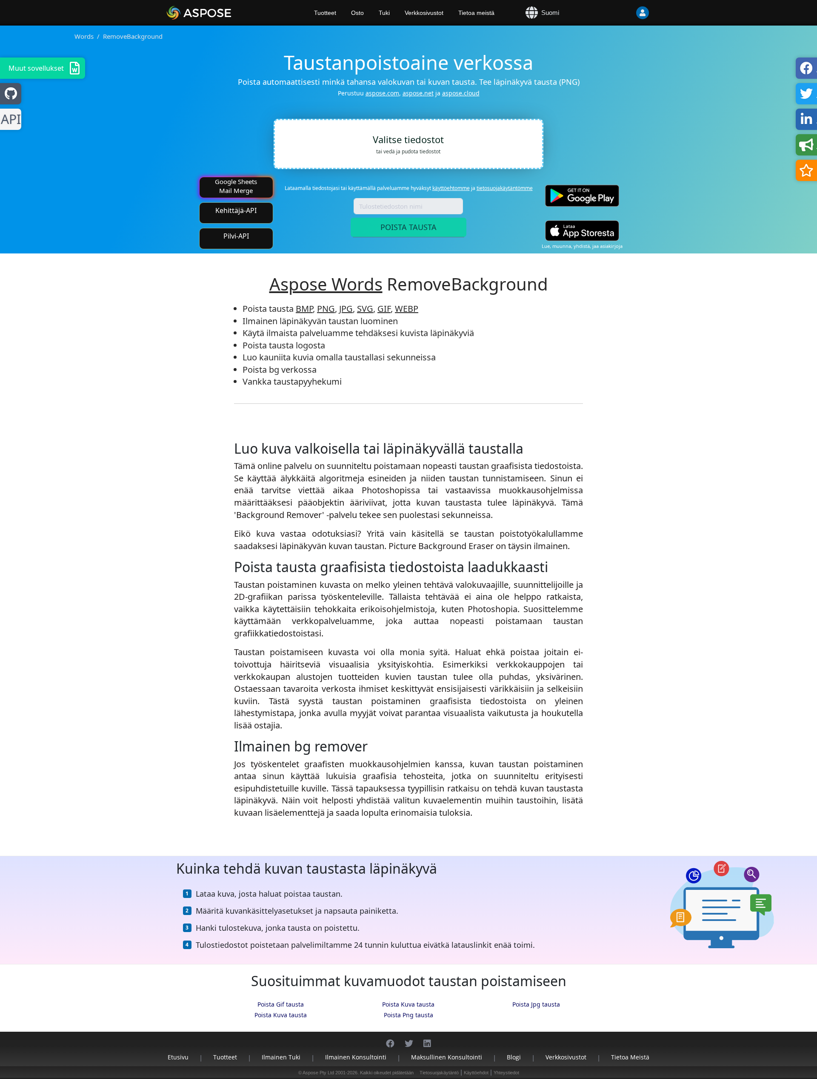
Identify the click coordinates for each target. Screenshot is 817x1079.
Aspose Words (326, 284)
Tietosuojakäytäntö (439, 1072)
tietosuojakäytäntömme (505, 188)
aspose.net (418, 93)
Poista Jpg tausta (536, 1004)
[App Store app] (582, 230)
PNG (326, 308)
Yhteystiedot (506, 1072)
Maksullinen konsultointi (446, 1057)
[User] (625, 12)
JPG (346, 308)
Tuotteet (325, 12)
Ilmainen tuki (281, 1057)
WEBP (406, 308)
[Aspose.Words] (223, 12)
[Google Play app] (582, 195)
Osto (357, 12)
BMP (304, 308)
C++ (9, 119)
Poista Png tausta (408, 1015)
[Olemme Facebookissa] (390, 1039)
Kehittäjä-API (236, 210)
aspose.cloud (461, 93)
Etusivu (178, 1057)
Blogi (514, 1057)
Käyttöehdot (476, 1072)
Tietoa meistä (476, 12)
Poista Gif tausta (280, 1004)
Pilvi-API (236, 236)
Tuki (384, 12)
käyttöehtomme (451, 188)
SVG (365, 308)
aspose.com (382, 93)
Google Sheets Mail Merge (236, 186)
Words (84, 36)
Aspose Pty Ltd (318, 1072)
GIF (384, 308)
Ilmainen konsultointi (355, 1057)
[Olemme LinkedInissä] (427, 1039)
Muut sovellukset (36, 68)
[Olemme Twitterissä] (408, 1039)
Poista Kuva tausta (408, 1004)
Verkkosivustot (424, 12)
